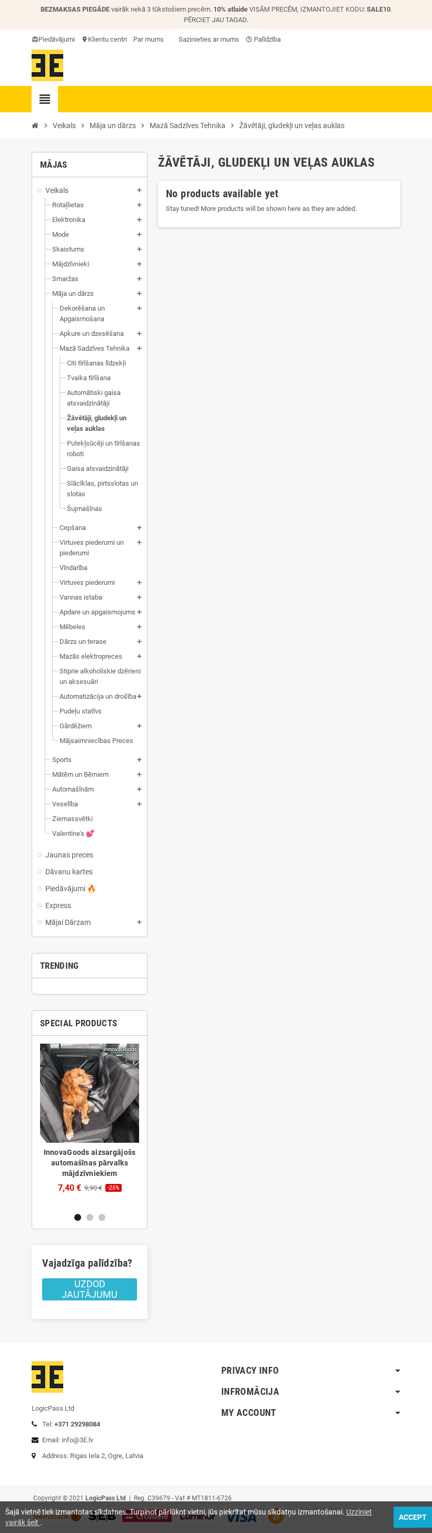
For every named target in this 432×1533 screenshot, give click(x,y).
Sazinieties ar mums (208, 39)
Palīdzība (263, 39)
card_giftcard (36, 39)
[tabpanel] (89, 1118)
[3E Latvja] (47, 65)
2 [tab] (89, 1217)
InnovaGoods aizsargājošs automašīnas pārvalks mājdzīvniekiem (90, 1163)
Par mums (148, 39)
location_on (85, 39)
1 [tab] (77, 1217)
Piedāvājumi (56, 39)
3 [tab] (102, 1217)
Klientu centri (107, 39)
